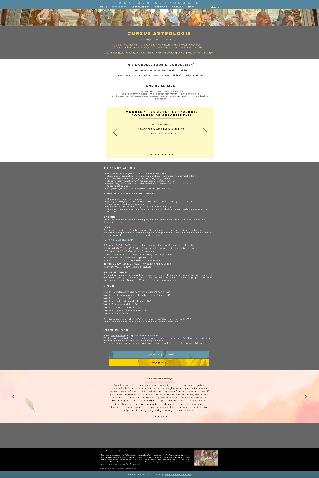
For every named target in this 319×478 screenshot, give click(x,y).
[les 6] (165, 154)
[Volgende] (205, 132)
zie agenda (160, 98)
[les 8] (172, 154)
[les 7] (169, 154)
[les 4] (158, 154)
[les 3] (155, 154)
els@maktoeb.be (189, 338)
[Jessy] (163, 416)
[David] (158, 416)
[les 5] (162, 154)
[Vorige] (115, 132)
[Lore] (166, 416)
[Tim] (152, 416)
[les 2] (151, 154)
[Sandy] (155, 416)
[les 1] (148, 154)
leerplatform (118, 335)
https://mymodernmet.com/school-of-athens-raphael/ (121, 468)
